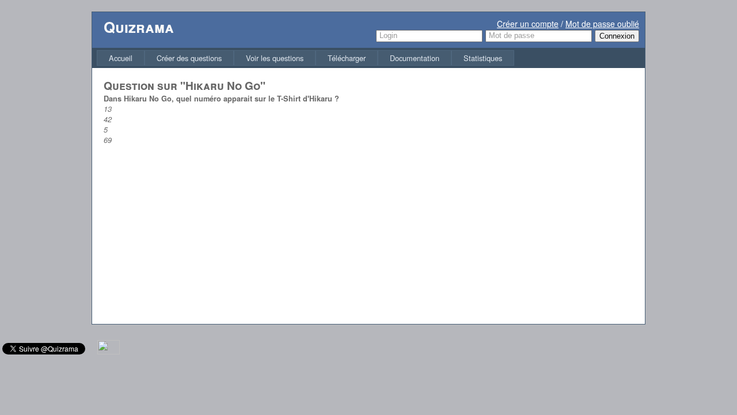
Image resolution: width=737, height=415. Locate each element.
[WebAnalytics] (108, 351)
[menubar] (305, 58)
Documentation (414, 57)
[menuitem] (121, 58)
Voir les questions (274, 57)
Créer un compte (528, 23)
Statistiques (483, 57)
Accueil (120, 57)
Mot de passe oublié (602, 23)
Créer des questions (189, 57)
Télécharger (347, 57)
